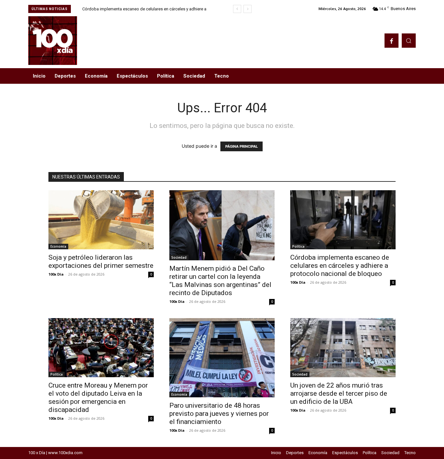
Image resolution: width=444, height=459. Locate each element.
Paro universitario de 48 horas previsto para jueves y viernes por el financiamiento (219, 414)
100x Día (56, 274)
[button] (409, 40)
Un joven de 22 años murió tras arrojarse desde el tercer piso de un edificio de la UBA (338, 393)
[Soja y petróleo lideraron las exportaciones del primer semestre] (101, 219)
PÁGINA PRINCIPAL (241, 146)
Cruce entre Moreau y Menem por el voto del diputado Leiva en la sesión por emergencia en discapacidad (98, 397)
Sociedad (179, 257)
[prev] (237, 9)
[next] (247, 9)
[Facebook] (391, 40)
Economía (58, 246)
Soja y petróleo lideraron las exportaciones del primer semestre (100, 261)
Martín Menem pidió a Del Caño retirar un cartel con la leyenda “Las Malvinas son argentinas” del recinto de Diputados (220, 281)
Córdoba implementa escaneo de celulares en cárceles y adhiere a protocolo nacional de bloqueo (339, 266)
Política (298, 246)
